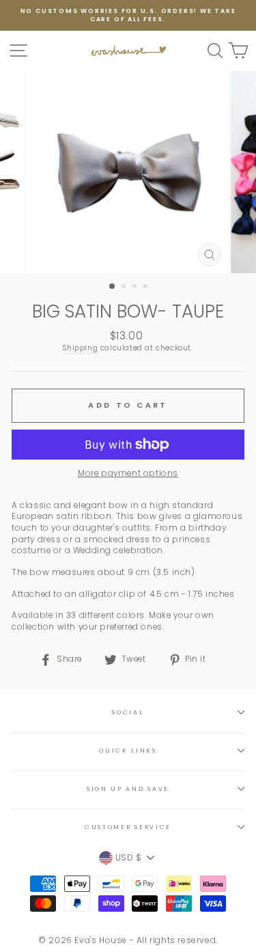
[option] (128, 15)
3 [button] (135, 287)
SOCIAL (127, 712)
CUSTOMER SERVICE (128, 827)
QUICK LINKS (127, 750)
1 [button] (112, 286)
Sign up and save (128, 789)
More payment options (128, 473)
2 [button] (125, 287)
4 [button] (146, 287)
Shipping (80, 348)
